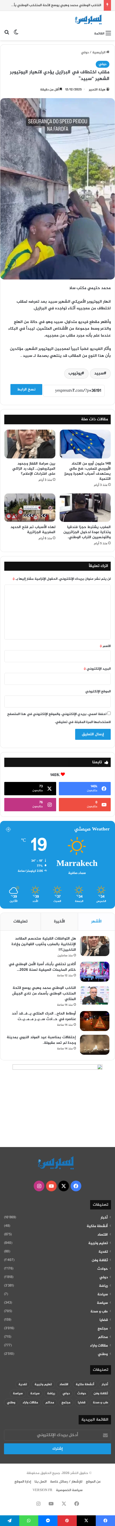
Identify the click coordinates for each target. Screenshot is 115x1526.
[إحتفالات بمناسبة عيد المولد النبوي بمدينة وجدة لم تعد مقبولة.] (94, 1045)
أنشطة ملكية (97, 1226)
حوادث (102, 1269)
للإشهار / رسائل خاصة (66, 1482)
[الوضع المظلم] (16, 34)
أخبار (104, 1218)
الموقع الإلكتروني (98, 691)
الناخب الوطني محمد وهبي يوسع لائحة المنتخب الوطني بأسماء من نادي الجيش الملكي (44, 993)
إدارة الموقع (22, 1482)
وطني (103, 1354)
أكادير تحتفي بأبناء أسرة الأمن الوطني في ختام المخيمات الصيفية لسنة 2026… (42, 967)
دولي (85, 52)
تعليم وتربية (98, 1243)
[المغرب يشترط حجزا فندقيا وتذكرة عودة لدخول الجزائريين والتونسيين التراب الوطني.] (85, 507)
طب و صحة (99, 1312)
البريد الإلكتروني (97, 669)
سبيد (99, 373)
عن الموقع (93, 1482)
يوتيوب (75, 373)
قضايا (103, 1320)
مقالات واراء (99, 1346)
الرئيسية (99, 52)
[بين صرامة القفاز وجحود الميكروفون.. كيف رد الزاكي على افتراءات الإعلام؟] (29, 444)
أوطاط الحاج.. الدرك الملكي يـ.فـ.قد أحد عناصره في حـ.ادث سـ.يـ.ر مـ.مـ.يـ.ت (44, 1016)
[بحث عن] (6, 34)
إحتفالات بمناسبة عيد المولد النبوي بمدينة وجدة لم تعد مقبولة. (41, 1040)
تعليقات (20, 921)
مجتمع (103, 1329)
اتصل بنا (40, 1482)
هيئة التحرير (97, 89)
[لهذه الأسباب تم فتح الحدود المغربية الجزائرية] (29, 507)
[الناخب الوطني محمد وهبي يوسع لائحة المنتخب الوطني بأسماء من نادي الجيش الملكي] (94, 995)
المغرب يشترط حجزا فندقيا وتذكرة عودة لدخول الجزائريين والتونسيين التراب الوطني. (87, 532)
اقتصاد (102, 1235)
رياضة (103, 1286)
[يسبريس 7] (89, 20)
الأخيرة (59, 921)
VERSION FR (42, 1490)
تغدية (103, 1252)
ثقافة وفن (100, 1260)
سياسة (102, 1303)
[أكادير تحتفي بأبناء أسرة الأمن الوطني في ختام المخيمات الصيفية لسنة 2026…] (94, 972)
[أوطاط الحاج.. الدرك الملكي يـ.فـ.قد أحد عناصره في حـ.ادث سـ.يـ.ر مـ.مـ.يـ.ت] (94, 1021)
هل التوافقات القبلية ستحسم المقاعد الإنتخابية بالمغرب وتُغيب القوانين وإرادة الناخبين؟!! (43, 944)
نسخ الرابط (26, 389)
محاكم (103, 1337)
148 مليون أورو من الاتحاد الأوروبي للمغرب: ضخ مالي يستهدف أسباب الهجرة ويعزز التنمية (87, 471)
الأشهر (96, 921)
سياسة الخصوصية (69, 1490)
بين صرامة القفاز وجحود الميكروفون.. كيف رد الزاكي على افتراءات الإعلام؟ (33, 469)
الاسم (105, 646)
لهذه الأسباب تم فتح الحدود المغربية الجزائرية (32, 529)
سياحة (102, 1294)
